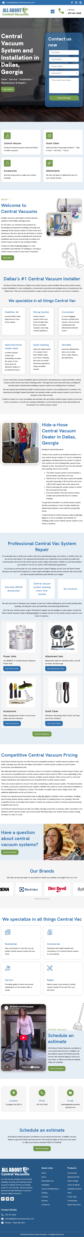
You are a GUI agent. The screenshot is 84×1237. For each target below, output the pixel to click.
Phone (42, 1100)
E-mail (70, 1100)
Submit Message (64, 98)
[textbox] (62, 73)
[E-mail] (70, 1092)
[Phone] (42, 1092)
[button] (52, 11)
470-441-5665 (21, 246)
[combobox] (64, 73)
